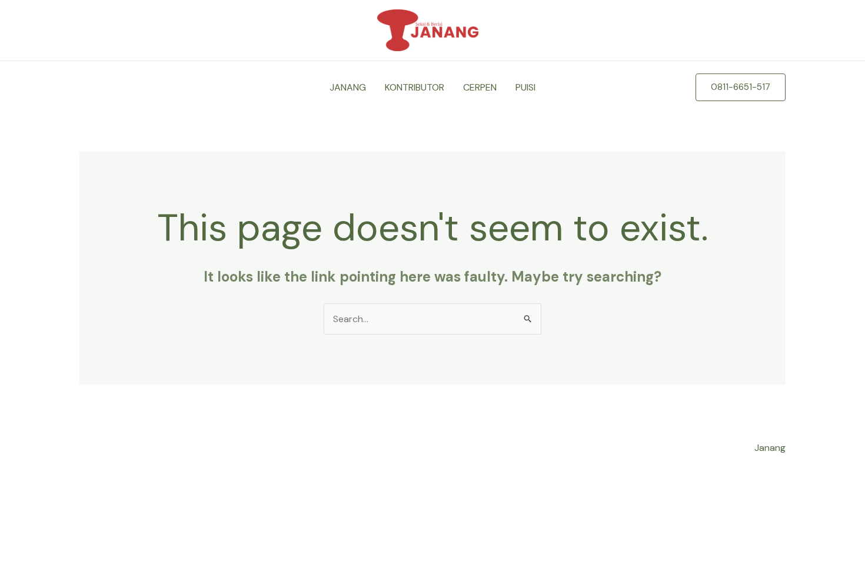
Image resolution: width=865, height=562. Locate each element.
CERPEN (480, 87)
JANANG (348, 87)
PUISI (525, 87)
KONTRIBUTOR (414, 87)
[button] (741, 87)
